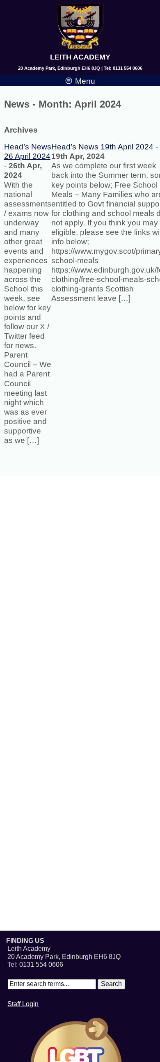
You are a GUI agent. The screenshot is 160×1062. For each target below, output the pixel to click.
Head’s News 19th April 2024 (102, 146)
